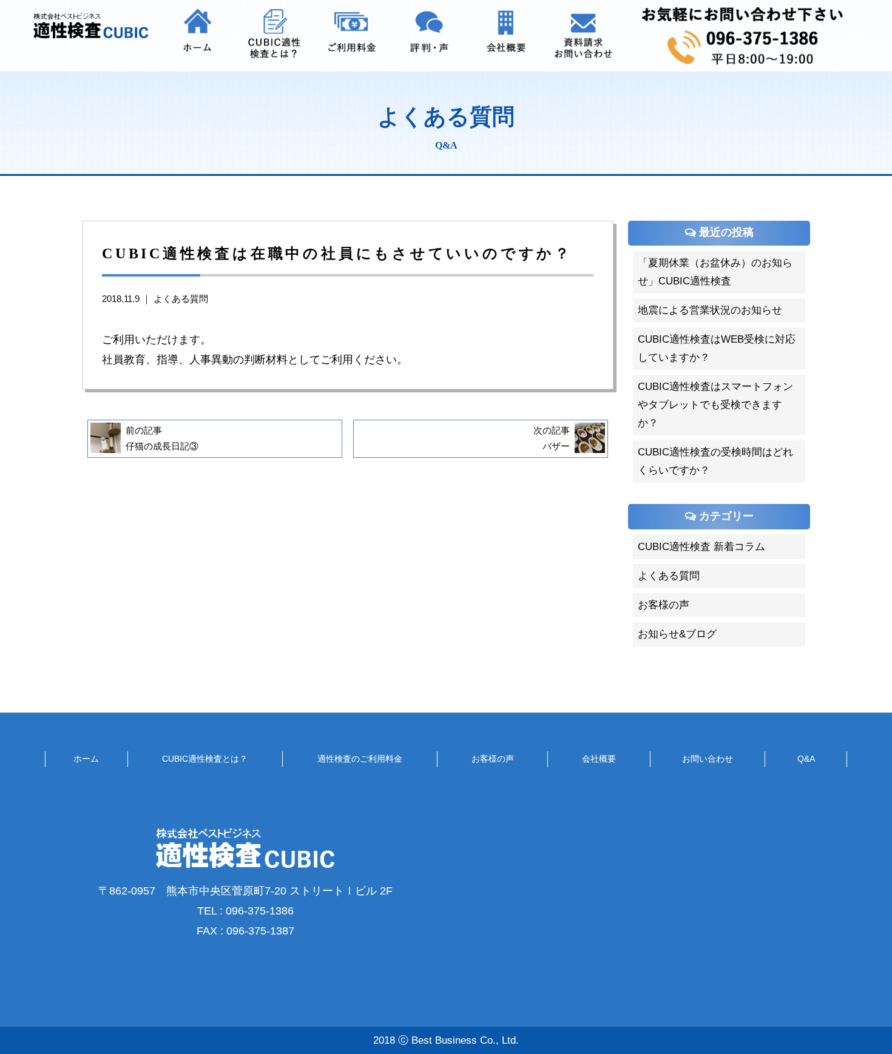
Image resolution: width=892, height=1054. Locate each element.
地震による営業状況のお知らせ (710, 310)
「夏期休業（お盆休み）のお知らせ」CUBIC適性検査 (715, 272)
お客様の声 (663, 605)
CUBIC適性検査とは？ (205, 759)
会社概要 (599, 759)
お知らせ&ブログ (677, 634)
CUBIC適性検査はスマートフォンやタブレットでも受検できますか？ (715, 405)
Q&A (806, 759)
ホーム (86, 759)
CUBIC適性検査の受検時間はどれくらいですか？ (715, 461)
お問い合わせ (707, 759)
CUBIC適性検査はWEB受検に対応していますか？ (717, 348)
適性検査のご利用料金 (359, 759)
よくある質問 (181, 299)
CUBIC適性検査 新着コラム (701, 546)
